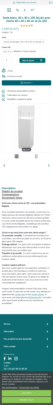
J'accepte (27, 393)
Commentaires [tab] (10, 194)
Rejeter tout (26, 400)
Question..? (28, 83)
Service (7, 324)
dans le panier (32, 60)
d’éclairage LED (34, 297)
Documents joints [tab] (12, 198)
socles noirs (20, 294)
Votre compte (9, 346)
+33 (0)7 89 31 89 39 (17, 369)
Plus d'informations (10, 388)
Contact (7, 363)
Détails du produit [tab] (12, 191)
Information (9, 331)
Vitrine (4, 37)
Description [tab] (8, 188)
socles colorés (38, 294)
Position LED (6, 47)
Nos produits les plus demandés (18, 339)
